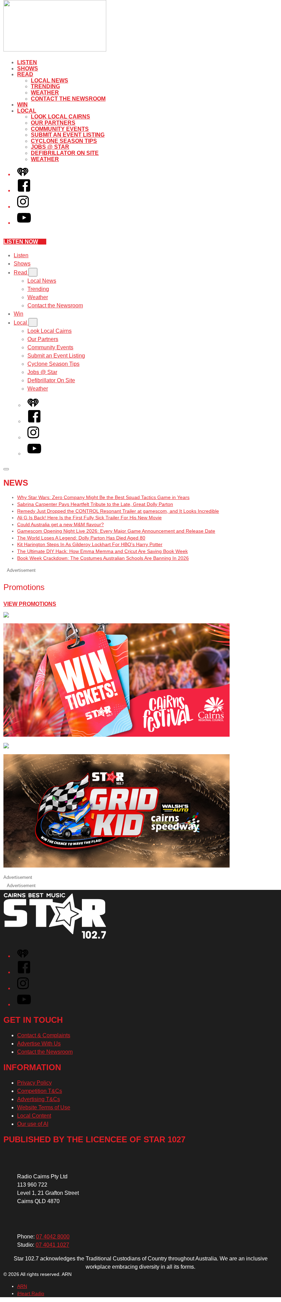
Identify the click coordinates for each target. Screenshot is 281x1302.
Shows (27, 68)
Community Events (60, 129)
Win (22, 104)
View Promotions (29, 604)
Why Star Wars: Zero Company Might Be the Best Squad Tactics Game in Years (103, 497)
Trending (45, 86)
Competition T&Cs (39, 1091)
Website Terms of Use (43, 1107)
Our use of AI (32, 1124)
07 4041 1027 (52, 1245)
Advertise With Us (39, 1043)
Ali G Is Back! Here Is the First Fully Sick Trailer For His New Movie (89, 517)
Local (26, 111)
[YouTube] (24, 223)
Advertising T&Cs (38, 1099)
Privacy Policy (34, 1083)
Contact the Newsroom (68, 99)
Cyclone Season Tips (64, 141)
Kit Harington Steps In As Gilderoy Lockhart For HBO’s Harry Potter (89, 544)
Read (25, 74)
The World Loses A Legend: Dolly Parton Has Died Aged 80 (81, 538)
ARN (22, 1286)
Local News (49, 80)
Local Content (34, 1116)
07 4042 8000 (53, 1236)
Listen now (20, 242)
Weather (45, 92)
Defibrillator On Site (65, 153)
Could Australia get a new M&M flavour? (60, 524)
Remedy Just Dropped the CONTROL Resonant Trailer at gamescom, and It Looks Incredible (118, 511)
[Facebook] (24, 190)
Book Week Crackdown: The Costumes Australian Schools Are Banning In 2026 (103, 558)
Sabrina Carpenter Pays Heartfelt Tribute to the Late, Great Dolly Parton (95, 504)
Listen (27, 62)
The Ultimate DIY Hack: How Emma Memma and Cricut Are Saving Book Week (102, 551)
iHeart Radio (30, 1293)
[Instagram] (23, 207)
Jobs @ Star (50, 147)
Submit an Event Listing (68, 135)
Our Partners (53, 123)
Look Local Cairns (60, 117)
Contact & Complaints (43, 1035)
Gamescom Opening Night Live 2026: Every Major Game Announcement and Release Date (116, 531)
